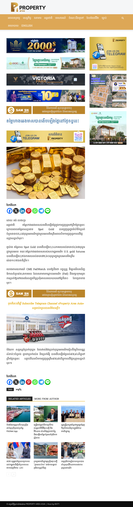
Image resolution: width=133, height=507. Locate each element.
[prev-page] (8, 474)
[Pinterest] (28, 211)
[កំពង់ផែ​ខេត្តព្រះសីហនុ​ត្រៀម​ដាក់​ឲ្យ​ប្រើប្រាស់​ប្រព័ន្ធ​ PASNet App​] (18, 414)
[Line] (47, 211)
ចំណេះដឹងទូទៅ (76, 18)
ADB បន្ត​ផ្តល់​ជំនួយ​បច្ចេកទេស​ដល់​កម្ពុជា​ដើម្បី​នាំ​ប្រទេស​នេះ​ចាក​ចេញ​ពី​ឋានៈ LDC (18, 464)
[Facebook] (9, 211)
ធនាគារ (37, 18)
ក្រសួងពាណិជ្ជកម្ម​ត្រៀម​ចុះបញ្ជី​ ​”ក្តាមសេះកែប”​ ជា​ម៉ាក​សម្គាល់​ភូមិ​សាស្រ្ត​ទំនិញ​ (45, 464)
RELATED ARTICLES (19, 399)
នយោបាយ (13, 26)
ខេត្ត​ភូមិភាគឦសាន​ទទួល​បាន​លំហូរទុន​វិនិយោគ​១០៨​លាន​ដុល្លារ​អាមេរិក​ (72, 464)
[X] (16, 211)
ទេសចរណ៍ (60, 18)
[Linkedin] (22, 211)
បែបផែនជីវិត (93, 18)
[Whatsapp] (35, 211)
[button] (123, 18)
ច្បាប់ (104, 18)
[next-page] (14, 474)
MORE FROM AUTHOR (46, 399)
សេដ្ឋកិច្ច (27, 18)
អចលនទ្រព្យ (14, 18)
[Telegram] (41, 211)
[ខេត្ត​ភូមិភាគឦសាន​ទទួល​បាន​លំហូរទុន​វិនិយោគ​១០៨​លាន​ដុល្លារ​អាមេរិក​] (73, 450)
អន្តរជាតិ (48, 18)
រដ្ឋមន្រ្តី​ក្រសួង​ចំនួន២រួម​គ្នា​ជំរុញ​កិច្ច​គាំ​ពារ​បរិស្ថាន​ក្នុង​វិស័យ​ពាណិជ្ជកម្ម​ (73, 428)
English (26, 26)
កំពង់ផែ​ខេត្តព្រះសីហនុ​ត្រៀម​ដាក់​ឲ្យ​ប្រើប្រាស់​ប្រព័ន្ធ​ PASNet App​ (17, 428)
